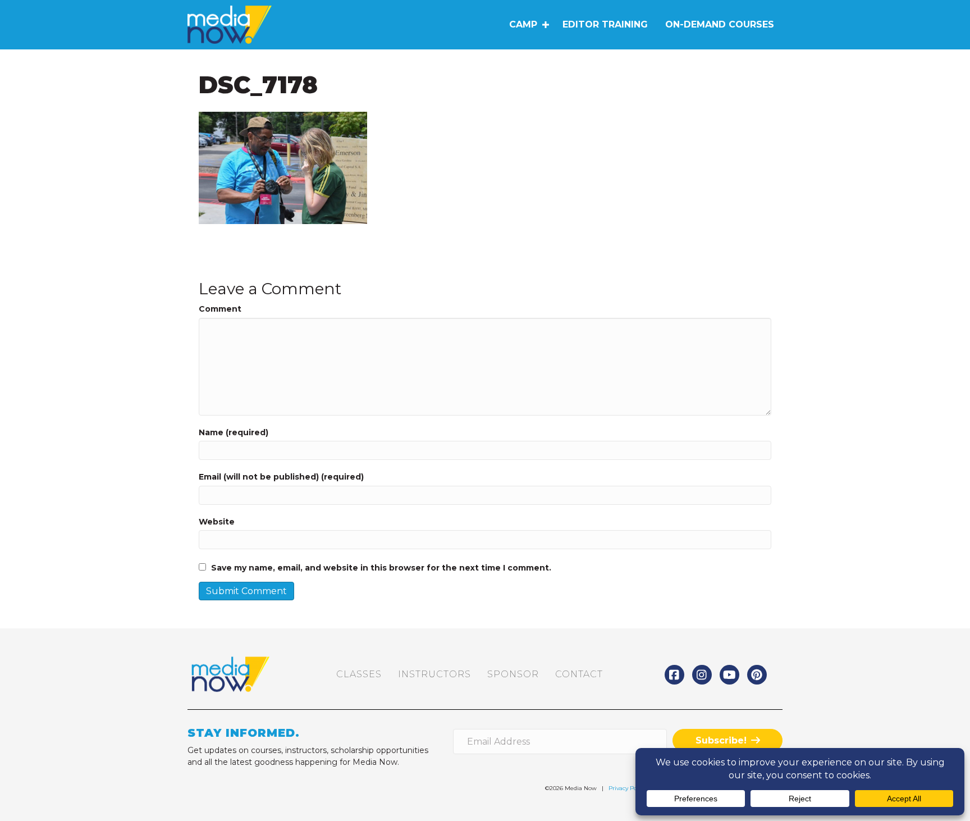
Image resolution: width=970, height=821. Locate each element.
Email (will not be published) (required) (281, 477)
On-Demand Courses (719, 24)
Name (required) (233, 432)
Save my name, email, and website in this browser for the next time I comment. (381, 568)
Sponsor (513, 674)
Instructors (434, 674)
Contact (579, 674)
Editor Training (605, 24)
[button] (545, 25)
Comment (220, 309)
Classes (359, 674)
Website (217, 522)
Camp (523, 24)
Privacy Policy (627, 788)
